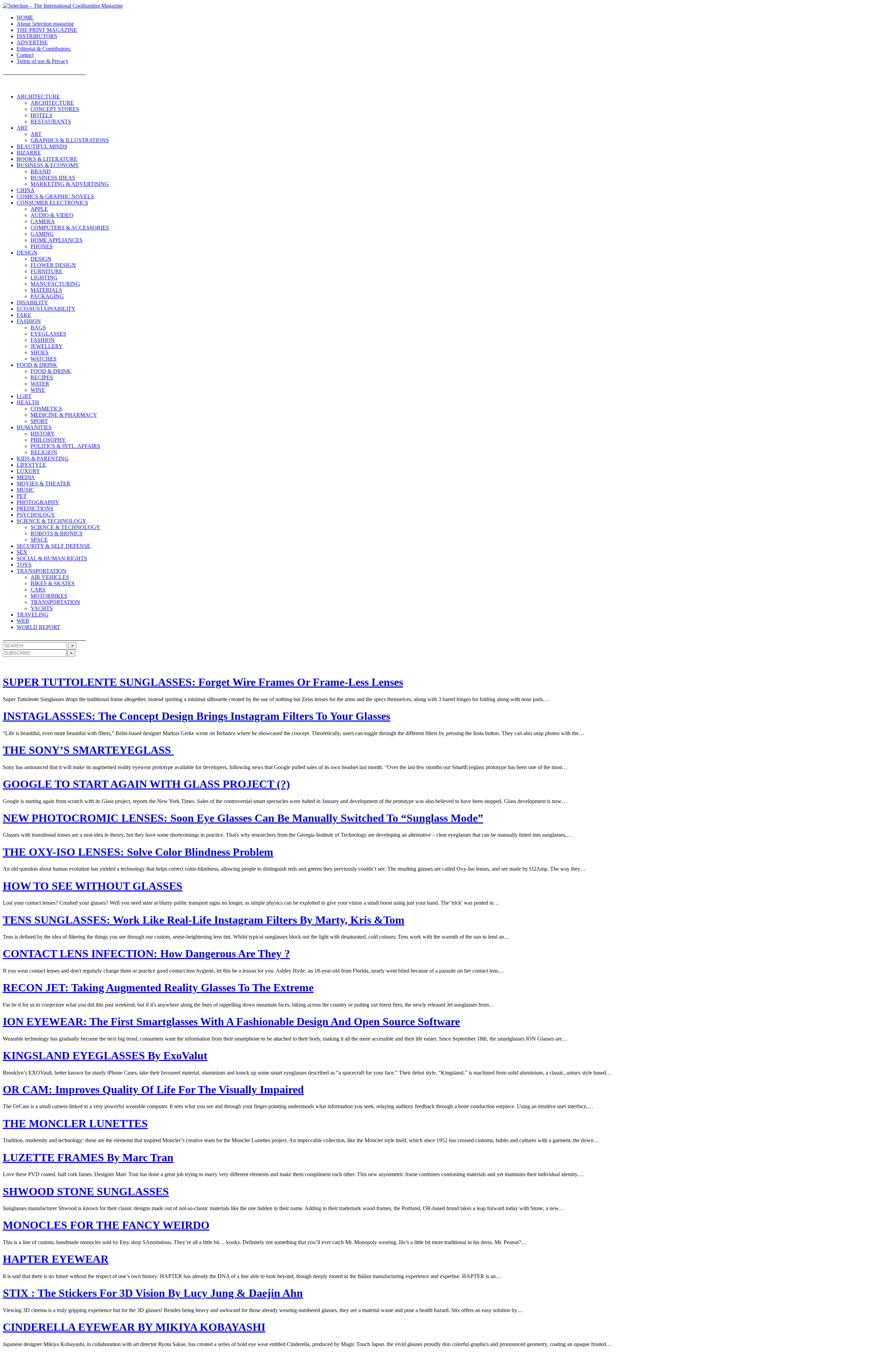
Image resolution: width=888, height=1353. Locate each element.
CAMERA (43, 221)
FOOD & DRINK (37, 365)
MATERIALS (46, 290)
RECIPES (42, 377)
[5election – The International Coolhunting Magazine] (63, 6)
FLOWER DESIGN (53, 265)
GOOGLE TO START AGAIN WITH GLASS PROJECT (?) (146, 784)
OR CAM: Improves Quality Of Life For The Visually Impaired (153, 1089)
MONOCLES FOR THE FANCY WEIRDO (106, 1225)
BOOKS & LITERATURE (47, 159)
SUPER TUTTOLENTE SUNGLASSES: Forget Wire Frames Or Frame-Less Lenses (203, 682)
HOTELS (41, 115)
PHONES (42, 246)
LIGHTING (44, 278)
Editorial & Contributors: (44, 49)
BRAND (41, 171)
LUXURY (28, 471)
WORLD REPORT (38, 627)
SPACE (39, 540)
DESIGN (27, 253)
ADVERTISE (32, 42)
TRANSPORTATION (41, 571)
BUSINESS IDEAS (53, 178)
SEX (22, 552)
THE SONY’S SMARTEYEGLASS (88, 750)
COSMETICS (46, 409)
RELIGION (44, 452)
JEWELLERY (47, 346)
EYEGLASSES (48, 334)
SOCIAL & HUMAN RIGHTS (52, 558)
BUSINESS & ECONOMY (48, 165)
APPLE (39, 209)
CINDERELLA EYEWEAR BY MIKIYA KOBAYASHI (134, 1327)
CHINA (26, 190)
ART (22, 128)
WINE (38, 390)
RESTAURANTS (51, 121)
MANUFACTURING (55, 284)
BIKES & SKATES (53, 583)
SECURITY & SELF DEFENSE (54, 546)
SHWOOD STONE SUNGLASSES (86, 1191)
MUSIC (25, 490)
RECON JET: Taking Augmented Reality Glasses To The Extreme (158, 987)
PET (22, 496)
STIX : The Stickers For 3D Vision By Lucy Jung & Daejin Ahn (153, 1293)
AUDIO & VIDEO (52, 215)
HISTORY (43, 434)
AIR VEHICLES (50, 577)
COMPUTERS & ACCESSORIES (70, 228)
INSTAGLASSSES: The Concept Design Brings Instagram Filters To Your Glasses (196, 716)
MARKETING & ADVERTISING (70, 184)
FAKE (24, 315)
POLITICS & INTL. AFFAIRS (65, 446)
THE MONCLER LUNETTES (75, 1123)
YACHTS (42, 608)
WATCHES (44, 359)
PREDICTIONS (35, 508)
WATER (40, 384)
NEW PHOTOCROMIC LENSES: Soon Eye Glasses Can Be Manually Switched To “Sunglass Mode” (243, 818)
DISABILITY (32, 302)
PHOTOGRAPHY (38, 502)
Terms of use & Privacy (42, 61)
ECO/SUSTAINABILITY (46, 309)
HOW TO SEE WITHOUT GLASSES (92, 886)
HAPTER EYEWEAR (56, 1259)
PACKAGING (47, 296)
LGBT (24, 396)
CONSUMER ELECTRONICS (52, 203)
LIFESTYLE (31, 465)
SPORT (39, 421)
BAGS (38, 327)
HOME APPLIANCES (57, 240)
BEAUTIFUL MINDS (42, 146)
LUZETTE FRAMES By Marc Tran (88, 1157)
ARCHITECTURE (38, 97)
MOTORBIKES (49, 596)
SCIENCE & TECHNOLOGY (51, 521)
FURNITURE (46, 271)
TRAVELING (33, 615)
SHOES (40, 352)
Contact (25, 55)
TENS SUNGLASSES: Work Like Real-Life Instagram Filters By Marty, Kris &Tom (203, 920)
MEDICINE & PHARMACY (64, 415)
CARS (38, 590)
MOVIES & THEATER (43, 483)
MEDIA (26, 477)
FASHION (29, 321)
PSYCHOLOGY (36, 515)
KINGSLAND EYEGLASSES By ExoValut (105, 1055)
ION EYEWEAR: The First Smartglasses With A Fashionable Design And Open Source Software (231, 1021)
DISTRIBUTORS (37, 36)
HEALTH (28, 402)
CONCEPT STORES (55, 109)
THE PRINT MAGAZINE (47, 30)
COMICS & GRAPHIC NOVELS (55, 196)
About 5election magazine (45, 24)
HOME (25, 17)
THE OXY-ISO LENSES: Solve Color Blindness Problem (138, 852)
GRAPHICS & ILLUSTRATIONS (70, 140)
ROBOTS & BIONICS (57, 533)
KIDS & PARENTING (43, 459)
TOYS (24, 565)
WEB (23, 621)
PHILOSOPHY (48, 440)
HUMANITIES (34, 427)
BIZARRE (29, 153)
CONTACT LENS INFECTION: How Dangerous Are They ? (146, 953)
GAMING (42, 234)
